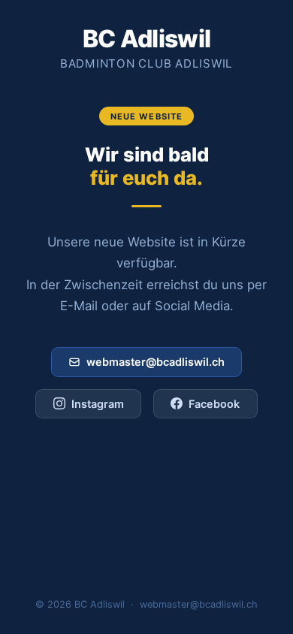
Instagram (97, 403)
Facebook (214, 403)
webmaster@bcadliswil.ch (155, 361)
